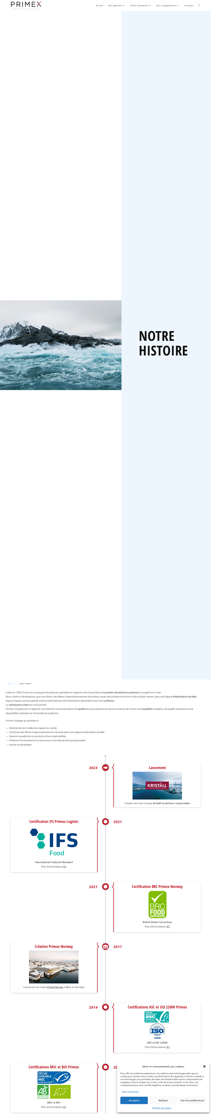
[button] (204, 1066)
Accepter (134, 1100)
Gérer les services (130, 1091)
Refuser (163, 1100)
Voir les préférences (192, 1100)
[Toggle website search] (199, 5)
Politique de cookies (161, 1108)
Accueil (13, 684)
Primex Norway (55, 987)
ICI (64, 866)
